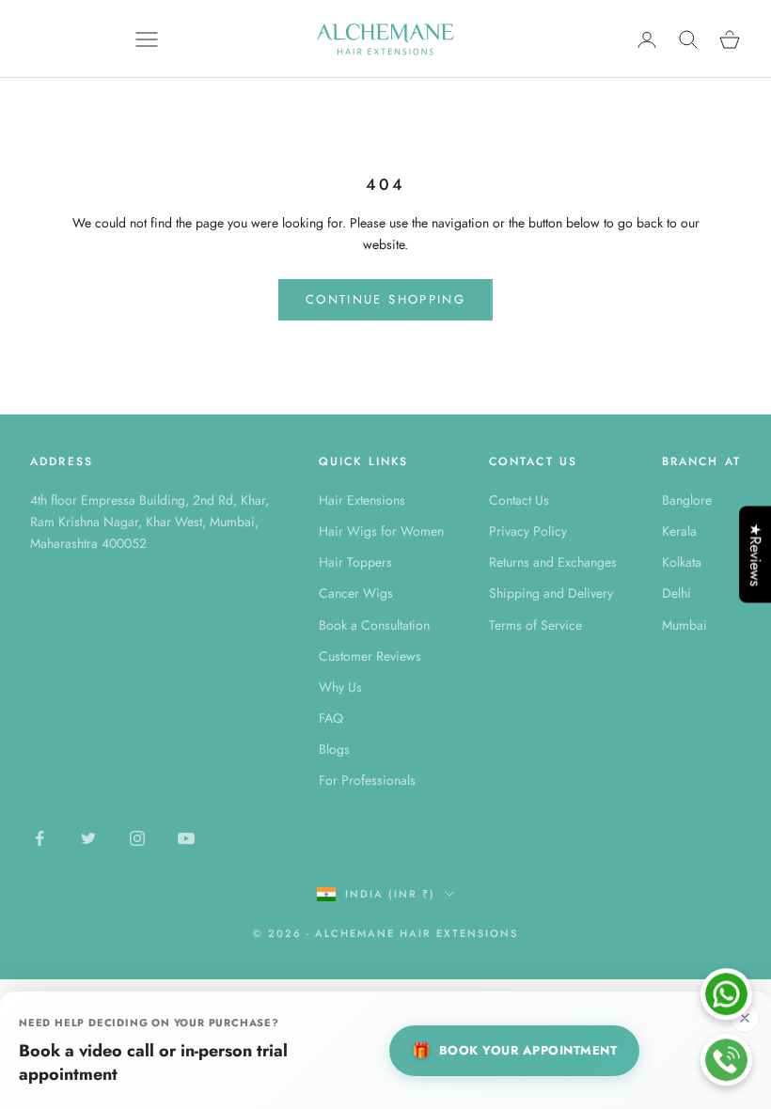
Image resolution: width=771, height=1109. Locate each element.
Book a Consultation (374, 625)
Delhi (676, 593)
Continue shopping (385, 299)
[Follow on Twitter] (88, 838)
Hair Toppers (355, 562)
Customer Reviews (370, 656)
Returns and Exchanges (553, 562)
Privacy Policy (528, 531)
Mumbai (684, 625)
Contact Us (519, 500)
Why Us (340, 687)
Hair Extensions (362, 500)
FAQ (331, 718)
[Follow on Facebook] (39, 838)
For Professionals (367, 780)
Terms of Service (535, 625)
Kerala (679, 531)
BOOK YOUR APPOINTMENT (514, 1050)
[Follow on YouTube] (186, 838)
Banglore (687, 500)
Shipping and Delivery (551, 593)
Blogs (334, 749)
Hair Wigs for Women (381, 531)
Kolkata (681, 562)
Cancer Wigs (356, 593)
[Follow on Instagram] (137, 838)
